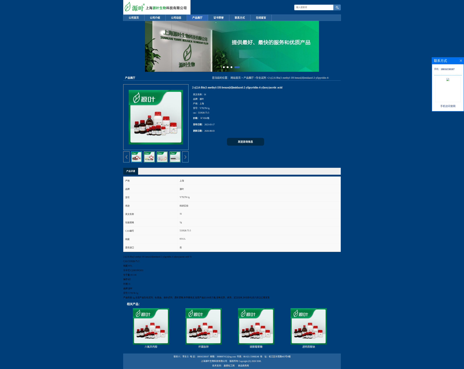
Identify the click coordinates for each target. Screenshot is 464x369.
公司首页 (134, 17)
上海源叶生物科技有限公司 (214, 361)
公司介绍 (155, 17)
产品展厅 (197, 17)
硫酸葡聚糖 (256, 346)
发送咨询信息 (245, 141)
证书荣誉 (219, 17)
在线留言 (261, 17)
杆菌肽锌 (203, 346)
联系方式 (240, 17)
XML (258, 361)
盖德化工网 (229, 365)
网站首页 (236, 77)
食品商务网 (243, 365)
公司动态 (176, 17)
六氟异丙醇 (151, 346)
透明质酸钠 (308, 346)
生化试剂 (261, 77)
